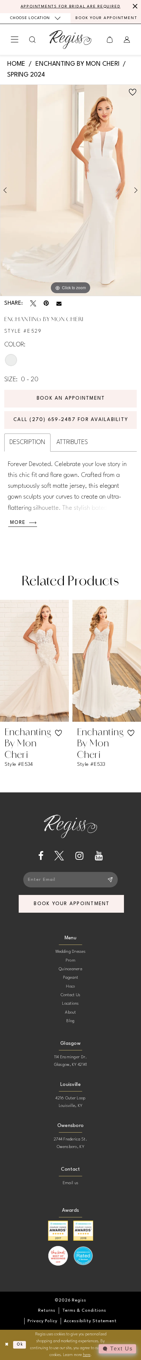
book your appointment (72, 904)
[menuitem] (35, 18)
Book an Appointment (71, 398)
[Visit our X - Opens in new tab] (59, 856)
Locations (70, 1003)
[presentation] (41, 661)
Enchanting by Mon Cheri (77, 64)
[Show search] (32, 39)
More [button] (18, 522)
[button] (15, 39)
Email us (70, 1183)
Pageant (70, 977)
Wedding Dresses (70, 952)
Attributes (72, 442)
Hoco (70, 986)
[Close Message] (134, 7)
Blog (70, 1021)
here (87, 1355)
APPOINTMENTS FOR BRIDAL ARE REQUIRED (71, 7)
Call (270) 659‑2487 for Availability (70, 419)
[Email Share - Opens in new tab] (59, 303)
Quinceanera (70, 969)
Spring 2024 (26, 75)
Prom (70, 960)
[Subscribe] (110, 879)
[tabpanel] (70, 190)
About (70, 1012)
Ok (20, 1345)
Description (27, 442)
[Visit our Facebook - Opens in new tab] (40, 856)
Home (16, 64)
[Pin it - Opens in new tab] (46, 303)
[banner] (70, 39)
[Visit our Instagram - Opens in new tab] (79, 856)
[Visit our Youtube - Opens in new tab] (99, 856)
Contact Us (71, 995)
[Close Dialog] (6, 1344)
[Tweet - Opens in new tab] (33, 303)
